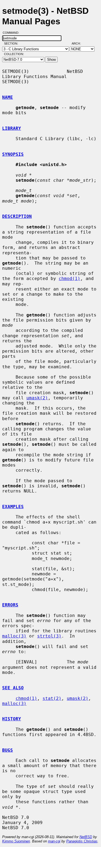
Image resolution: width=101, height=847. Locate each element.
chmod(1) (69, 278)
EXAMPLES (13, 506)
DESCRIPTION (17, 216)
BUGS (7, 750)
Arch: (79, 43)
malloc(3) (14, 636)
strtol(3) (49, 636)
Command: (12, 32)
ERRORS (10, 605)
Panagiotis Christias (81, 841)
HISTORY (11, 718)
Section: (12, 43)
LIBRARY (11, 128)
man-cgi (54, 841)
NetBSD (85, 837)
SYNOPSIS (13, 154)
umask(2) (37, 397)
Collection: (14, 54)
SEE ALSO (13, 687)
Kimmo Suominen (16, 841)
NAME (7, 97)
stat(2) (52, 698)
